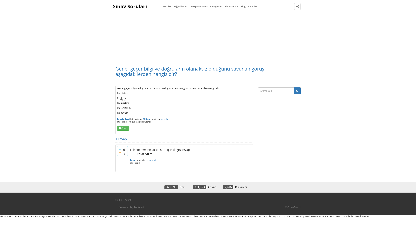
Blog (243, 6)
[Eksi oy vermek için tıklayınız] (120, 152)
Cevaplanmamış (199, 6)
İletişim (118, 199)
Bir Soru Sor (231, 6)
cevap (124, 128)
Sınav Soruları (130, 6)
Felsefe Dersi (123, 119)
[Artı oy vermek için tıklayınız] (120, 149)
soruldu (164, 119)
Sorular (167, 6)
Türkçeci (139, 207)
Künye (128, 199)
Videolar (252, 6)
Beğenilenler (180, 6)
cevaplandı (151, 160)
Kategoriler (216, 6)
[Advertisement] (208, 37)
